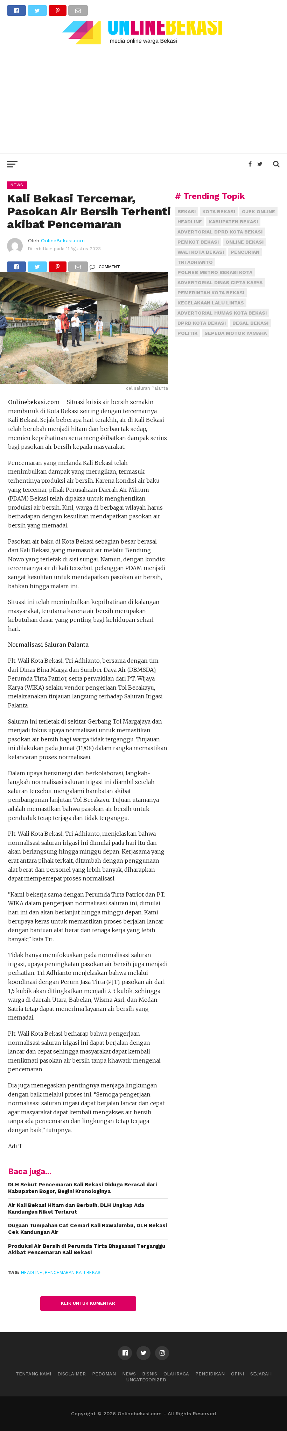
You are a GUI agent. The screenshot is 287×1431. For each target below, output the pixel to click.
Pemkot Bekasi (198, 242)
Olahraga (176, 1373)
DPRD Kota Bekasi (201, 323)
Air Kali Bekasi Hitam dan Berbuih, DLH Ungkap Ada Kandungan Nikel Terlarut (76, 1208)
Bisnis (149, 1373)
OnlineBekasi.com (63, 240)
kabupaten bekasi (233, 221)
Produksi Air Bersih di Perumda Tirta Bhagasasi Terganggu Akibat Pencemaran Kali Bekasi (87, 1249)
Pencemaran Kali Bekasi (73, 1272)
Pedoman (104, 1373)
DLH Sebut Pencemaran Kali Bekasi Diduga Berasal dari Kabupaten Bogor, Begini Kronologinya (82, 1187)
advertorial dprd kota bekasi (219, 232)
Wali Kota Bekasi (200, 252)
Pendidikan (210, 1373)
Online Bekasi (244, 242)
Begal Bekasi (250, 323)
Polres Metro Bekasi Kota (214, 272)
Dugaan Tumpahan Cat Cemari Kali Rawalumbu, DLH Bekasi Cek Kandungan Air (87, 1228)
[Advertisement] (143, 97)
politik (187, 333)
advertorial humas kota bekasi (222, 313)
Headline (31, 1272)
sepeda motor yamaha (235, 333)
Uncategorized (146, 1379)
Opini (237, 1373)
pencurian (245, 252)
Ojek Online (258, 211)
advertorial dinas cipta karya (219, 282)
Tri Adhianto (195, 262)
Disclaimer (71, 1373)
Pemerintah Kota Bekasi (210, 292)
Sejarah (261, 1373)
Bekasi (186, 211)
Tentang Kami (33, 1373)
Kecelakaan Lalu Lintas (210, 302)
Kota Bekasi (218, 211)
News (129, 1373)
